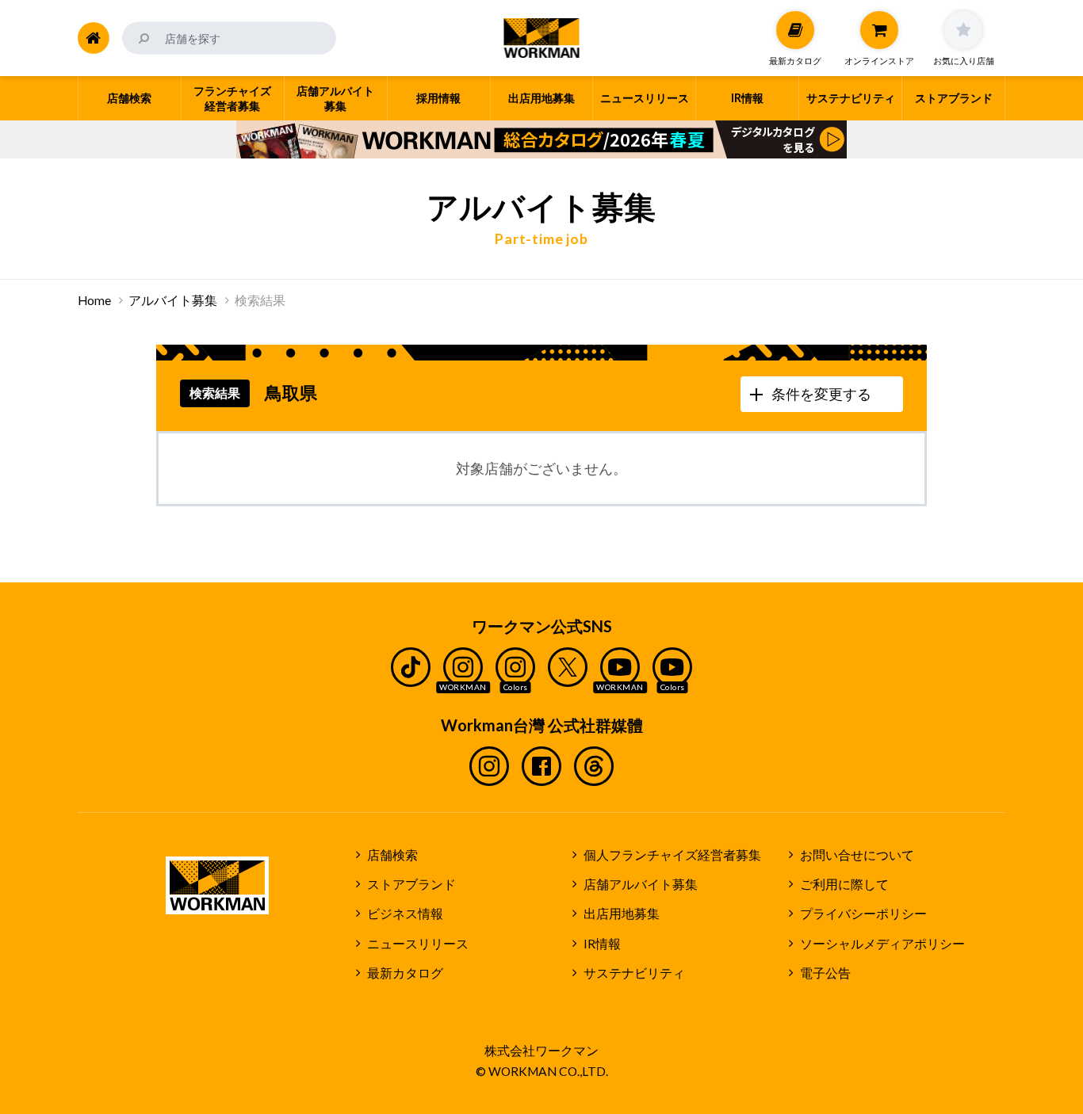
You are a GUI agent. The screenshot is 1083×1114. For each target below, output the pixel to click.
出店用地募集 (622, 913)
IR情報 (602, 944)
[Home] (93, 38)
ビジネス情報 (405, 913)
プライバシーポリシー (863, 913)
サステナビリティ (634, 973)
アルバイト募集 (172, 300)
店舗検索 (392, 855)
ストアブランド (411, 884)
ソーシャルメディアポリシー (882, 944)
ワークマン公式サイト (542, 38)
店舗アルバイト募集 (641, 884)
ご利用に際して (844, 884)
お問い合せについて (857, 855)
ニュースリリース (418, 944)
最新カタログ (405, 973)
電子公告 (825, 973)
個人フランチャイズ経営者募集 (672, 855)
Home (94, 300)
